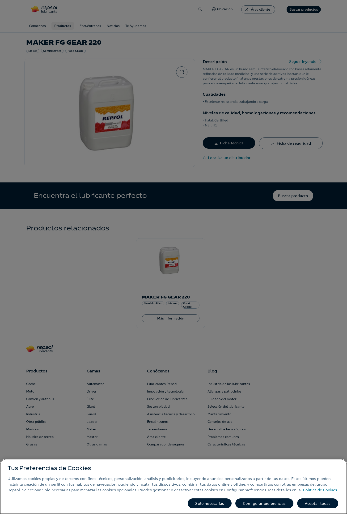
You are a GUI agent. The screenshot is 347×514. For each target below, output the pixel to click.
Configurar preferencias (264, 503)
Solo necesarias (209, 503)
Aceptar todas (318, 503)
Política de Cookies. (320, 490)
